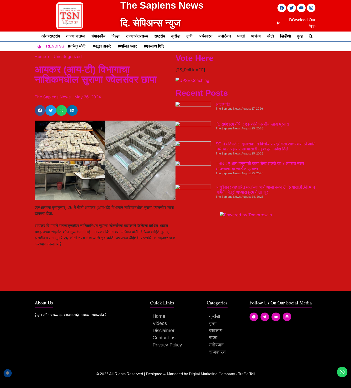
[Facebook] (281, 8)
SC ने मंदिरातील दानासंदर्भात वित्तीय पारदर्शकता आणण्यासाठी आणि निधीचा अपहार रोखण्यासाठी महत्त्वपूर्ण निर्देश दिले (265, 146)
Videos (160, 323)
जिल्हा (116, 36)
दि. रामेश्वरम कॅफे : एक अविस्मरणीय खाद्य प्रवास (252, 124)
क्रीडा (175, 36)
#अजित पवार (127, 46)
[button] (310, 36)
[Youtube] (301, 8)
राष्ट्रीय (159, 36)
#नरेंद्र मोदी (76, 46)
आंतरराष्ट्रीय (51, 36)
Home (159, 316)
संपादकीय (98, 36)
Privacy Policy (167, 344)
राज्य (213, 337)
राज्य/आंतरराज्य (137, 36)
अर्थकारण (205, 36)
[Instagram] (311, 8)
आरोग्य (256, 36)
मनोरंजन (224, 36)
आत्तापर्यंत (223, 104)
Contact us (164, 337)
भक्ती (241, 36)
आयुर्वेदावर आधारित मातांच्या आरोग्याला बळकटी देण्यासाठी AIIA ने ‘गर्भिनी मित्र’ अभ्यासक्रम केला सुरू (265, 190)
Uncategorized (68, 56)
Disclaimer (164, 330)
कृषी (189, 36)
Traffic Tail (246, 374)
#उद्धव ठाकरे (102, 46)
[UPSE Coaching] (192, 80)
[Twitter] (291, 8)
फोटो (270, 36)
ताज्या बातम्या (75, 36)
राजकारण (217, 352)
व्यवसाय (215, 330)
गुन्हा (300, 36)
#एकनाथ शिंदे (154, 46)
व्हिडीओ (285, 36)
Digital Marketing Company (212, 374)
